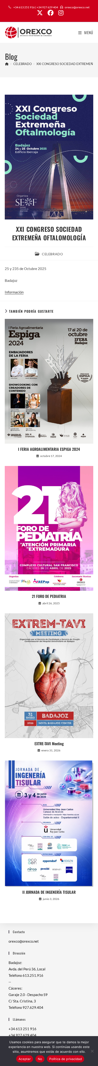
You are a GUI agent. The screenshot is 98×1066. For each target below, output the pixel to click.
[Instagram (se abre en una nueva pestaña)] (60, 13)
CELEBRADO (52, 254)
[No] (92, 1051)
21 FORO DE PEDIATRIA (49, 596)
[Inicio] (7, 64)
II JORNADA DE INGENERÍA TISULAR (49, 892)
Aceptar (25, 1059)
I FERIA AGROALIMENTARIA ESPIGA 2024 (49, 449)
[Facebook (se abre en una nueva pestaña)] (50, 13)
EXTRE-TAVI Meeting (49, 743)
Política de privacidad (65, 1059)
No (40, 1059)
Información (14, 292)
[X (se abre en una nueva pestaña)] (39, 13)
